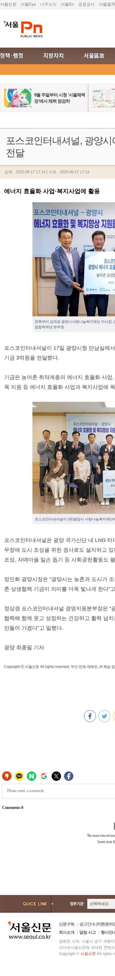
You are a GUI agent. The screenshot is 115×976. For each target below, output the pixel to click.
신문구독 (66, 924)
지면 (100, 924)
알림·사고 (87, 932)
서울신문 (8, 4)
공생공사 (86, 4)
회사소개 (66, 932)
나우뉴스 (48, 4)
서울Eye (28, 4)
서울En (67, 4)
